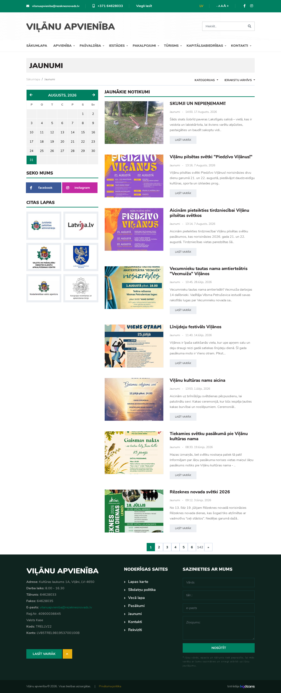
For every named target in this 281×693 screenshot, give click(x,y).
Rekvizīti (135, 629)
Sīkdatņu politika (142, 589)
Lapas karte (138, 581)
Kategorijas (205, 80)
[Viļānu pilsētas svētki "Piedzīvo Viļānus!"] (134, 175)
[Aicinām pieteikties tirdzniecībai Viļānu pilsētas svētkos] (134, 229)
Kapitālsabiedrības (205, 45)
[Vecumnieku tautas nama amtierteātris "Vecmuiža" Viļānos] (134, 287)
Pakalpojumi (145, 45)
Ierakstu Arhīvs (238, 80)
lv (201, 6)
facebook (45, 187)
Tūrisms (171, 45)
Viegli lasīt (144, 6)
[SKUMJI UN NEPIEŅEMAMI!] (134, 122)
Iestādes (117, 45)
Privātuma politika (110, 686)
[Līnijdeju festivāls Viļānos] (134, 345)
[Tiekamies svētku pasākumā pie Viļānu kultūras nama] (134, 452)
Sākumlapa (36, 45)
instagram (82, 187)
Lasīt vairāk (183, 140)
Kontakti (240, 45)
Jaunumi (49, 79)
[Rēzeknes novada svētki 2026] (134, 510)
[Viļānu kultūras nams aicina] (134, 399)
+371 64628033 (110, 6)
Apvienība (62, 45)
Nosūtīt (218, 648)
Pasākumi (136, 605)
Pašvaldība (91, 45)
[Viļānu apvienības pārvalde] (72, 25)
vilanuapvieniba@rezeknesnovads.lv (55, 6)
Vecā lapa (136, 597)
